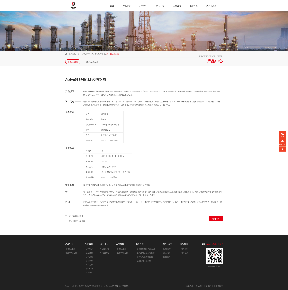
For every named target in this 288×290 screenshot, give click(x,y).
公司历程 (89, 256)
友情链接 (219, 286)
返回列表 (215, 218)
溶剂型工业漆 (99, 54)
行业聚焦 (105, 253)
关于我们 (143, 5)
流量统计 (189, 286)
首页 (112, 5)
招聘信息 (184, 253)
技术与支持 (211, 5)
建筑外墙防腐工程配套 (146, 253)
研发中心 (89, 268)
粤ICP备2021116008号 (121, 286)
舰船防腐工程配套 (144, 260)
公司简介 (89, 249)
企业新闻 (105, 249)
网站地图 (199, 286)
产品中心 (127, 5)
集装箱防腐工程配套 (145, 256)
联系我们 (114, 17)
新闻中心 (160, 5)
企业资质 (89, 260)
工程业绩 (177, 5)
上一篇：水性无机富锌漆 (75, 221)
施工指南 (167, 253)
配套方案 (194, 5)
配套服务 (167, 256)
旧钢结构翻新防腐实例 (146, 249)
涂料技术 (167, 249)
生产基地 (89, 272)
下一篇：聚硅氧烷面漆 (74, 216)
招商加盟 (184, 249)
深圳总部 (89, 264)
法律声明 (209, 286)
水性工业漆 (73, 61)
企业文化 (89, 253)
